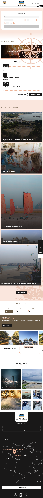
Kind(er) (10, 23)
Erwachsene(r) (32, 19)
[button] (33, 3)
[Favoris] (35, 3)
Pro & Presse (5, 441)
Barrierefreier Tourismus (8, 444)
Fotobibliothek (6, 439)
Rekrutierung (5, 446)
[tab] (9, 310)
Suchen (21, 26)
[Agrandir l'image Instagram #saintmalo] (11, 379)
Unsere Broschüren (7, 437)
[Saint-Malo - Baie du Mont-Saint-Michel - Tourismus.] (21, 3)
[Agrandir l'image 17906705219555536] (11, 400)
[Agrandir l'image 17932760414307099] (26, 394)
